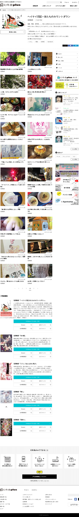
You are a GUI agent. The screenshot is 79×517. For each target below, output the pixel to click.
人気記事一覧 (3, 499)
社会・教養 (61, 60)
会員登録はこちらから (40, 476)
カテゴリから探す (60, 6)
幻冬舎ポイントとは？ (28, 504)
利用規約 (47, 497)
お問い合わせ (48, 494)
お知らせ (60, 71)
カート (67, 2)
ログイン (75, 2)
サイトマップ (48, 504)
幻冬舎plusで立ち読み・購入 (33, 321)
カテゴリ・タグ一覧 (5, 504)
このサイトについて (27, 494)
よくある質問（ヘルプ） (28, 506)
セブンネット (42, 328)
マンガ (60, 67)
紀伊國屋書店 (23, 328)
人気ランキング (46, 6)
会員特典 (25, 501)
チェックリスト (66, 156)
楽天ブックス (42, 325)
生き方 (4, 10)
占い (75, 156)
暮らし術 (60, 57)
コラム (30, 41)
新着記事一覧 (3, 497)
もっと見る (74, 149)
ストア (1, 508)
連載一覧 (2, 501)
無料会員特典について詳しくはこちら (40, 480)
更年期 (42, 41)
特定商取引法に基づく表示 (51, 501)
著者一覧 (2, 506)
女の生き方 (50, 41)
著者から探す (73, 6)
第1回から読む (13, 32)
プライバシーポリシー (50, 499)
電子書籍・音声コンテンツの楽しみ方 (32, 499)
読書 (59, 64)
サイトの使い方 (26, 497)
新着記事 (35, 6)
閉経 (37, 41)
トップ (1, 494)
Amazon (23, 325)
